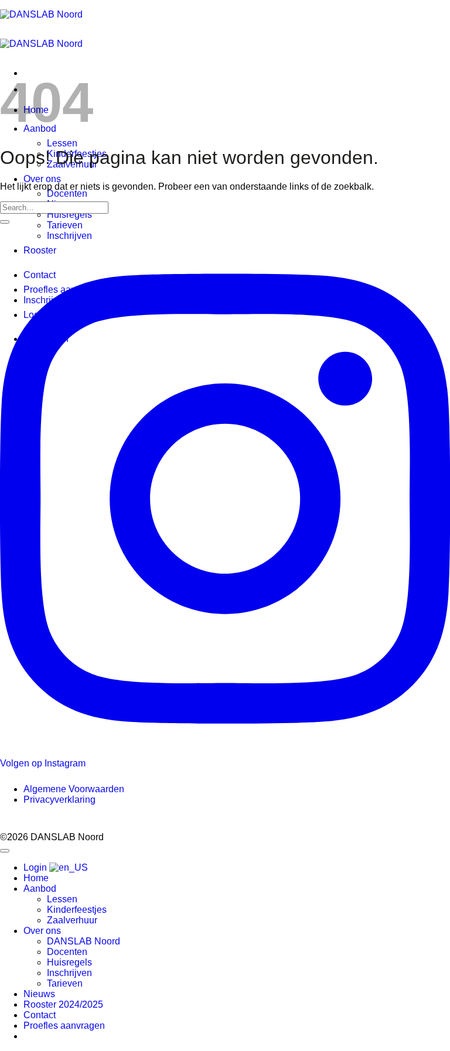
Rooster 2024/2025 (63, 1004)
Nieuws (39, 994)
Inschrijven (69, 236)
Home (36, 878)
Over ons (42, 179)
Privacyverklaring (59, 799)
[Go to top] (4, 851)
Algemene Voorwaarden (73, 789)
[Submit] (4, 222)
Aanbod (39, 888)
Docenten (67, 193)
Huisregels (69, 215)
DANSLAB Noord (83, 941)
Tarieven (65, 225)
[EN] (68, 867)
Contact (39, 1015)
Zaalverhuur (72, 920)
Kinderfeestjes (77, 910)
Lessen (62, 143)
